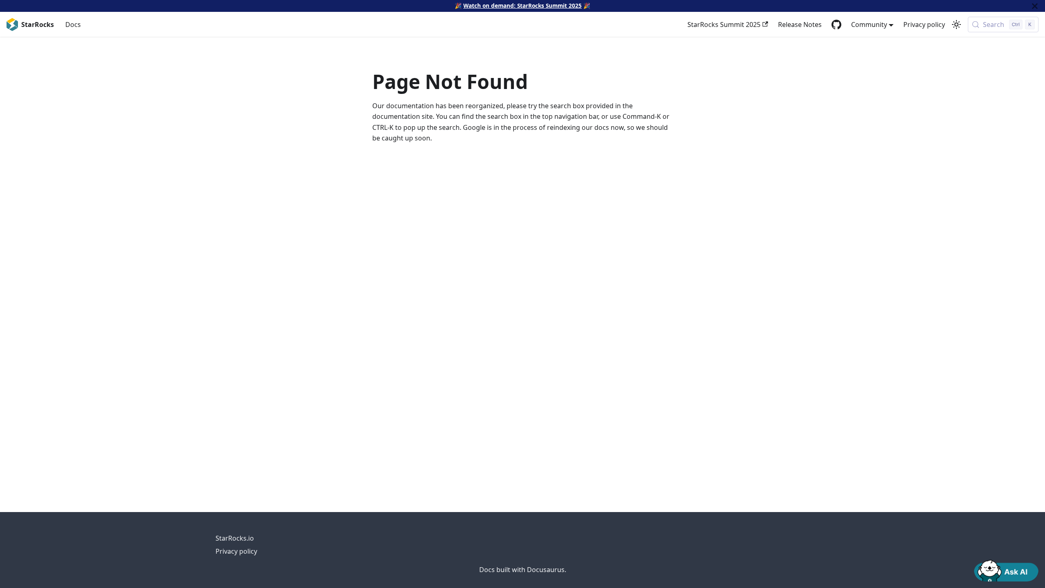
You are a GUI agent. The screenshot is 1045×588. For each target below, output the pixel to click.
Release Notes (800, 24)
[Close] (1035, 6)
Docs (73, 24)
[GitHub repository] (836, 24)
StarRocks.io (235, 538)
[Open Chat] (1006, 570)
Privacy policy (924, 24)
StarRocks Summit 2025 (723, 24)
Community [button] (869, 24)
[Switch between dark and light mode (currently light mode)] (956, 24)
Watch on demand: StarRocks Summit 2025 (522, 5)
